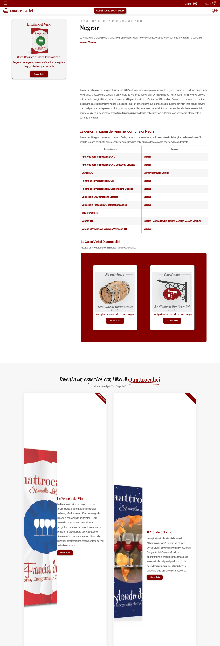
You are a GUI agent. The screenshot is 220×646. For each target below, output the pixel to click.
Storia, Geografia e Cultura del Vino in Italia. (39, 57)
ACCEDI (188, 4)
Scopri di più (39, 74)
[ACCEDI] (195, 3)
